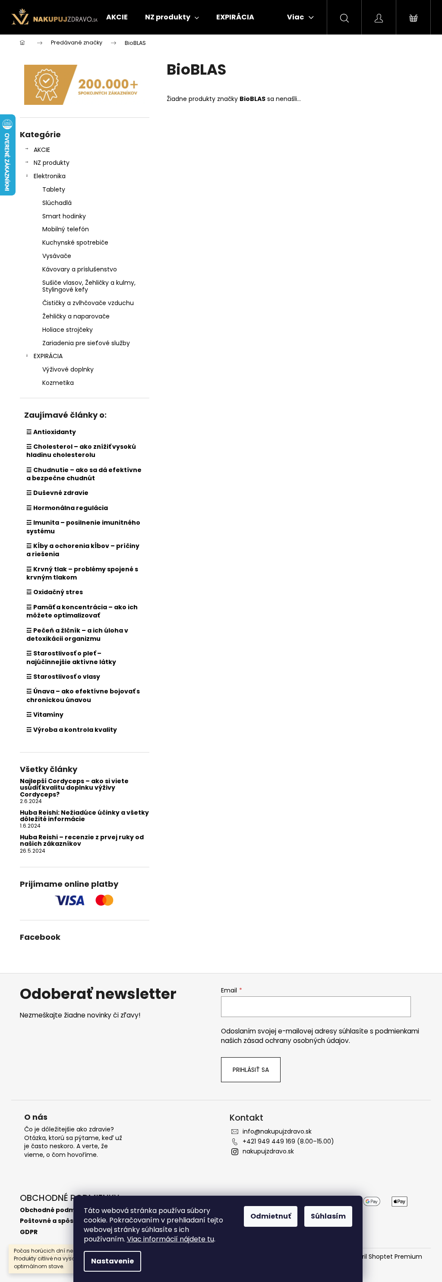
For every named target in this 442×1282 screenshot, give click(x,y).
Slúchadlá (57, 202)
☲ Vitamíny (44, 714)
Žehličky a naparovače (76, 316)
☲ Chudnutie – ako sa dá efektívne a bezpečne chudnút (84, 474)
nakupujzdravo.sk (268, 1151)
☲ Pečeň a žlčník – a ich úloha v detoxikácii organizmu (77, 634)
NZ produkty (51, 162)
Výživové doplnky (68, 369)
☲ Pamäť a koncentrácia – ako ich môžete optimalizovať (82, 611)
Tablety (53, 189)
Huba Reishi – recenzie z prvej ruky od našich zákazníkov (82, 840)
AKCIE (42, 149)
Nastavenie (112, 1261)
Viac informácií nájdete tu (170, 1239)
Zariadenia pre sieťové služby (86, 343)
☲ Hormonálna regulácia (67, 508)
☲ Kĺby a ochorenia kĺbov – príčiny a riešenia (82, 550)
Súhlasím (328, 1216)
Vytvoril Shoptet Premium (383, 1257)
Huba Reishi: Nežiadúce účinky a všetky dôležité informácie (84, 816)
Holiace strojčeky (67, 329)
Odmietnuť (270, 1216)
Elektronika (50, 176)
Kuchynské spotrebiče (75, 242)
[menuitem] (117, 17)
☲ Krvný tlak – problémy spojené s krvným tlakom (82, 573)
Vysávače (56, 256)
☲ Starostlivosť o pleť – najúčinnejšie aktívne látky (71, 657)
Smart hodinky (64, 216)
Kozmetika (58, 382)
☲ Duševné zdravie (57, 492)
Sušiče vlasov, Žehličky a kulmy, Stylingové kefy (89, 286)
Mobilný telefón (65, 229)
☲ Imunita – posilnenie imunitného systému (83, 526)
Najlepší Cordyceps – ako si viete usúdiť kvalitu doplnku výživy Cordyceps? (74, 788)
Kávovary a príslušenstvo (79, 269)
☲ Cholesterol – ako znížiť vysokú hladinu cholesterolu (81, 450)
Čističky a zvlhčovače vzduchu (88, 303)
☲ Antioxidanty (51, 432)
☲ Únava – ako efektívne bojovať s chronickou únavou (83, 695)
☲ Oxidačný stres (54, 592)
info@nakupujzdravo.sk (277, 1131)
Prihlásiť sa (251, 1069)
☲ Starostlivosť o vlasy (63, 676)
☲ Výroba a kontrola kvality (71, 729)
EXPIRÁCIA (48, 356)
